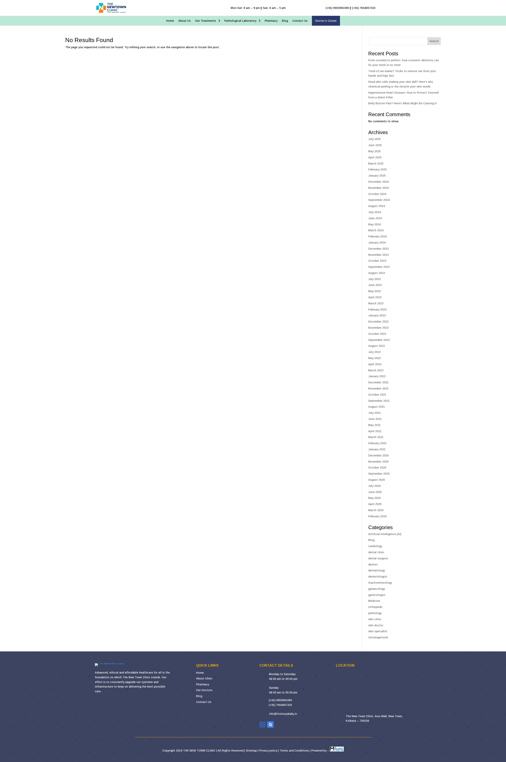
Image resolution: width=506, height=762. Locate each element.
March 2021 (375, 437)
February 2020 (377, 516)
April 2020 (374, 504)
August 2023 (376, 273)
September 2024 (379, 199)
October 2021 (377, 394)
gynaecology (376, 588)
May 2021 (374, 425)
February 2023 (377, 309)
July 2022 (374, 352)
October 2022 (377, 333)
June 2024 (375, 218)
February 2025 (377, 169)
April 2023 (374, 297)
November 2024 (378, 187)
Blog (285, 20)
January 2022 (377, 376)
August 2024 (376, 206)
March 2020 (375, 510)
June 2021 (375, 419)
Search (434, 41)
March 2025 (375, 163)
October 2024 (377, 194)
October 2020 (377, 467)
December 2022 (378, 321)
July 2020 (374, 485)
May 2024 (374, 224)
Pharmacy (271, 20)
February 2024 (377, 236)
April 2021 (374, 431)
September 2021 (379, 400)
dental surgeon (378, 558)
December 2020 (378, 455)
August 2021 (376, 406)
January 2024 (377, 242)
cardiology (375, 546)
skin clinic (374, 619)
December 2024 (378, 181)
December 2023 (378, 248)
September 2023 (379, 266)
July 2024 (374, 212)
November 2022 (378, 327)
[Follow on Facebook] (262, 724)
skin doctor (375, 625)
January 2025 (377, 175)
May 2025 (374, 151)
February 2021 (377, 443)
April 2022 (374, 364)
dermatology (376, 570)
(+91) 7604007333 (280, 704)
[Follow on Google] (270, 724)
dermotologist (377, 576)
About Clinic (204, 678)
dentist (373, 564)
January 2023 (377, 315)
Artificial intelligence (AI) (384, 534)
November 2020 (378, 461)
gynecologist (376, 594)
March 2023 (375, 303)
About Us (184, 20)
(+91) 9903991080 (280, 700)
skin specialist (377, 631)
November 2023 (378, 254)
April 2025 (374, 157)
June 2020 (375, 492)
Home (170, 20)
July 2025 (374, 139)
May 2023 (374, 291)
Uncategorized (378, 637)
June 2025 (375, 145)
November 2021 (378, 388)
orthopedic (375, 607)
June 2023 (375, 285)
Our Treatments (205, 20)
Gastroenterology (380, 582)
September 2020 (379, 473)
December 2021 (378, 382)
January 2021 (377, 449)
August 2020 (376, 479)
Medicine (374, 600)
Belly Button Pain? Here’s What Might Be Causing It (402, 103)
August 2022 (376, 345)
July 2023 (374, 279)
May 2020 (374, 498)
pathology (374, 613)
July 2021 (374, 412)
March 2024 (375, 230)
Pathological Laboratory (240, 20)
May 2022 (374, 358)
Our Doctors (204, 690)
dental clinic (376, 552)
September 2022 (379, 339)
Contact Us (300, 20)
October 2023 (377, 260)
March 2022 (375, 370)
